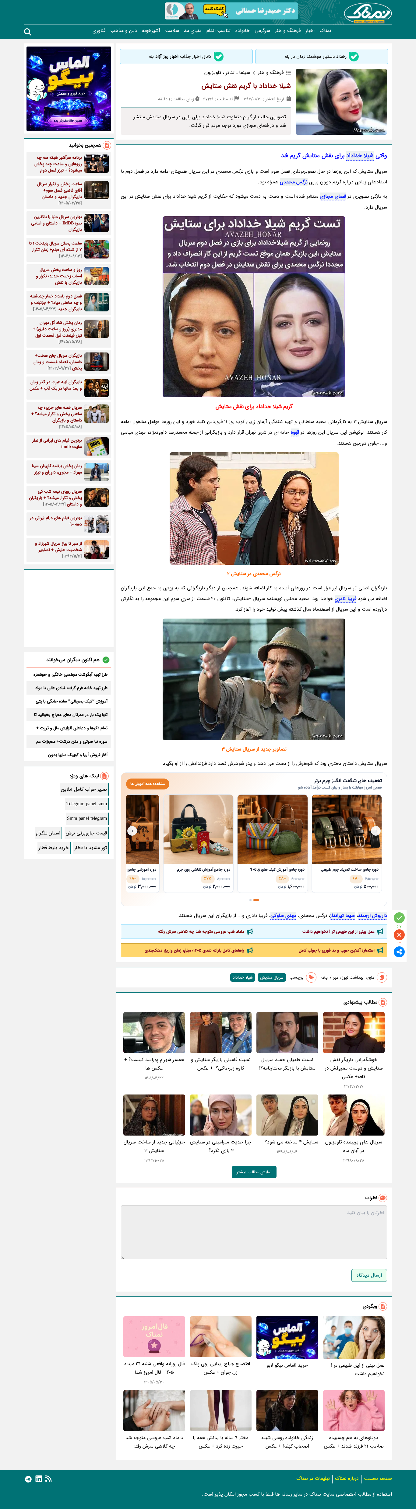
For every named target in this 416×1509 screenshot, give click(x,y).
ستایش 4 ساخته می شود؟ (291, 1142)
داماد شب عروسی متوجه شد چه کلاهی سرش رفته (201, 931)
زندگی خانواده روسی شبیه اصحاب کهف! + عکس (287, 1442)
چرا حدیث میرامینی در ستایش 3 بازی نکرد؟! (220, 1146)
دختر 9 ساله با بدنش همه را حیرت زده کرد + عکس (221, 1442)
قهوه (295, 432)
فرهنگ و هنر (288, 30)
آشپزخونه (151, 30)
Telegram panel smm (86, 804)
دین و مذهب (123, 30)
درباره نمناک (347, 1478)
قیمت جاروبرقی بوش (86, 833)
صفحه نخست (378, 1478)
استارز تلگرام (48, 833)
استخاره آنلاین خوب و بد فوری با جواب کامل (337, 950)
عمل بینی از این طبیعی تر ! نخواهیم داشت (338, 931)
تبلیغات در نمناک (313, 1478)
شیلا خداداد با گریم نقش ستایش (246, 86)
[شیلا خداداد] (254, 306)
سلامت (172, 30)
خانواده (242, 30)
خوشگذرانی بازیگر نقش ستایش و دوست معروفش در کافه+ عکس (354, 1068)
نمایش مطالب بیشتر (254, 1172)
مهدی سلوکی (283, 915)
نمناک (325, 30)
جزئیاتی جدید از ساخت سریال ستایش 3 (154, 1146)
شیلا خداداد (360, 155)
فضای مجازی (333, 196)
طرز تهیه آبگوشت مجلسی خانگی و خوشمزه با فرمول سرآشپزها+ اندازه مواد (70, 674)
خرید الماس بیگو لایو (287, 1365)
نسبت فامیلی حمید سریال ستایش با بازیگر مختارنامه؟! (287, 1064)
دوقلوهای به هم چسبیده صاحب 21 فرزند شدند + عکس (354, 1442)
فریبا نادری (345, 598)
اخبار (310, 30)
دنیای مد (193, 30)
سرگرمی (262, 30)
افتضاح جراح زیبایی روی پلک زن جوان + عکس (220, 1368)
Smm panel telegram (87, 818)
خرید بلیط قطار (54, 848)
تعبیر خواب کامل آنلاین (84, 789)
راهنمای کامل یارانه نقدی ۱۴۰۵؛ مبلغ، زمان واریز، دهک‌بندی (194, 950)
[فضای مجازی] (254, 679)
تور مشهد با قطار (90, 848)
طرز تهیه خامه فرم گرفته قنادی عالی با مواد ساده (71, 688)
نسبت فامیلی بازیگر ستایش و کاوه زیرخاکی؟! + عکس (221, 1064)
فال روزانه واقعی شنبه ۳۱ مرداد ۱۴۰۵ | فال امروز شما (154, 1368)
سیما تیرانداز (342, 915)
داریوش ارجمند (372, 915)
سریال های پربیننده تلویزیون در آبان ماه (353, 1146)
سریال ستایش (272, 977)
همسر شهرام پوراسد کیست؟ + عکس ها (154, 1064)
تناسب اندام (218, 30)
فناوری (99, 30)
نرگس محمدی (294, 182)
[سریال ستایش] (254, 508)
